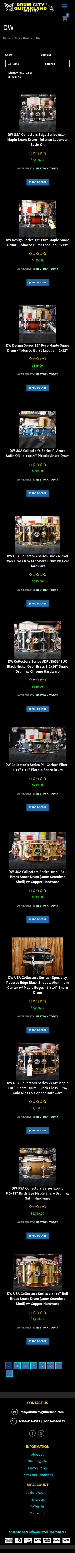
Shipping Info (37, 1461)
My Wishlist (37, 1506)
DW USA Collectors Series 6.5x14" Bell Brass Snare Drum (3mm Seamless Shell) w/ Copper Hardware (37, 1298)
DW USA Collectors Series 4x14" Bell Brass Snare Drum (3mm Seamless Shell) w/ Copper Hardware (38, 876)
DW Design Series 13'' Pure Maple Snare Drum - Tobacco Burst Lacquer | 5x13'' (37, 242)
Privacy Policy (37, 1468)
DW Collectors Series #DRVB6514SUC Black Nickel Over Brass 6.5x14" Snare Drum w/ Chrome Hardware (37, 666)
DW (38, 38)
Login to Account (37, 1492)
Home (7, 38)
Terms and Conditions (37, 1475)
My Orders (37, 1499)
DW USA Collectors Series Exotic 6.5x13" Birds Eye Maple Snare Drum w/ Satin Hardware (37, 1193)
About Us (37, 1454)
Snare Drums (23, 38)
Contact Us (37, 1513)
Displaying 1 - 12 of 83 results (20, 75)
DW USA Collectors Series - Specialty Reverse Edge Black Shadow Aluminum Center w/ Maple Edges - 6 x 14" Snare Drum (37, 985)
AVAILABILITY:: (26, 168)
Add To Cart (38, 182)
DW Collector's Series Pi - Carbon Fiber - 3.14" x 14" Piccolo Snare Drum (37, 767)
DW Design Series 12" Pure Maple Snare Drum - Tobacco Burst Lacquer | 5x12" (37, 348)
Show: (9, 55)
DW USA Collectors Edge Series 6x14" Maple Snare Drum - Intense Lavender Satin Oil (37, 139)
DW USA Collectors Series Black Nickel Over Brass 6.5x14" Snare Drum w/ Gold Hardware (37, 561)
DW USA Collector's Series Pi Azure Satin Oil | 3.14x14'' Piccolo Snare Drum (37, 453)
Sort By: (46, 55)
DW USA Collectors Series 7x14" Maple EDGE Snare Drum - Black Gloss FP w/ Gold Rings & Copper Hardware (37, 1087)
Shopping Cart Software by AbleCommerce (37, 1532)
